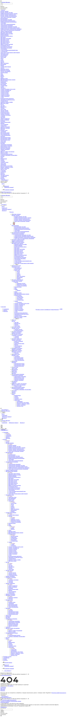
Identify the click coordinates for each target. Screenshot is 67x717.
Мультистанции (14, 536)
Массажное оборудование (14, 473)
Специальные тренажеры (14, 621)
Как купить (3, 688)
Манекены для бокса (13, 597)
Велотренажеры (12, 454)
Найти (2, 710)
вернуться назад (4, 685)
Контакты (3, 690)
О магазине (8, 434)
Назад (8, 433)
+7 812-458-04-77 (4, 180)
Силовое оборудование (13, 514)
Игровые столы (11, 602)
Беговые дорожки (12, 445)
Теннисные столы (12, 497)
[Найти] (2, 5)
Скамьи (12, 544)
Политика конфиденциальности (9, 700)
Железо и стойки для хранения (15, 630)
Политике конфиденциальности (59, 692)
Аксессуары (13, 503)
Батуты (10, 564)
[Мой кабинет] (1, 424)
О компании (3, 687)
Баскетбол (10, 610)
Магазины (3, 689)
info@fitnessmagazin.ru (6, 192)
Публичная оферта (5, 702)
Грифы (12, 527)
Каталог (7, 441)
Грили (9, 641)
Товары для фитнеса (12, 585)
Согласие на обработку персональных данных (11, 701)
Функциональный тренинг (14, 635)
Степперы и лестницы (13, 579)
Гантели (13, 518)
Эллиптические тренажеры (14, 464)
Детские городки (12, 572)
